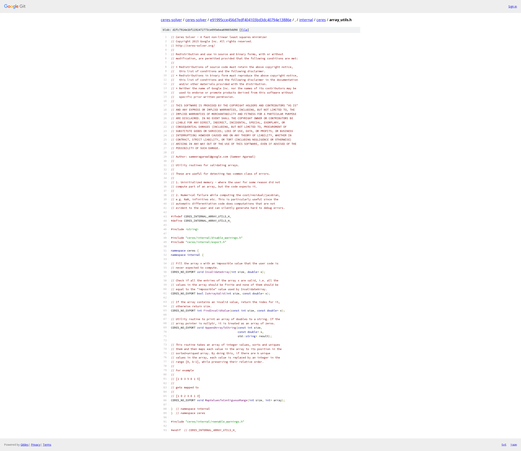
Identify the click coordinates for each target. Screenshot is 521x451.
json (513, 444)
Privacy (35, 445)
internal (306, 19)
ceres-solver (171, 19)
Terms (47, 445)
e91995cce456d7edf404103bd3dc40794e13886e (250, 19)
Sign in (512, 6)
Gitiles (24, 445)
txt (503, 444)
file (244, 30)
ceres (321, 19)
